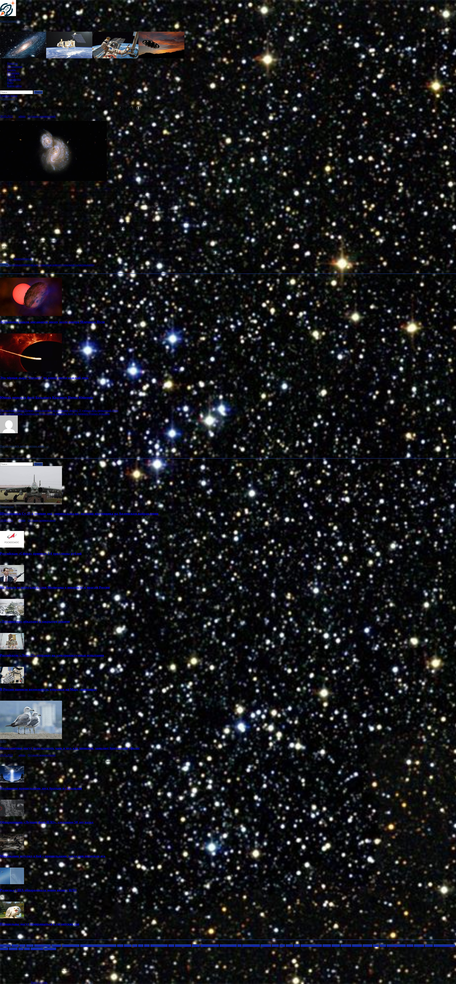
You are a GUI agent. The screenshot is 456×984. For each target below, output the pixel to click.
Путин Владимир (228, 945)
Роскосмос (13, 73)
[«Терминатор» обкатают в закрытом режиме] (12, 614)
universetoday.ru (23, 258)
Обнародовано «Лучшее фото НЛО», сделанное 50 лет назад (46, 822)
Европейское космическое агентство (98, 945)
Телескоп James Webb (311, 945)
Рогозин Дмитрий (251, 945)
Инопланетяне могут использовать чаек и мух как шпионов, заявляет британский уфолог (70, 748)
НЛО (10, 82)
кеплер (409, 945)
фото (20, 948)
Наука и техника (183, 945)
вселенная (357, 945)
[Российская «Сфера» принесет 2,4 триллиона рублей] (12, 546)
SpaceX (29, 945)
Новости (12, 63)
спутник (4, 948)
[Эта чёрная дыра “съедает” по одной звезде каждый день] (31, 370)
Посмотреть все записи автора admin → (24, 446)
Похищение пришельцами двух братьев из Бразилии (41, 788)
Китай (120, 945)
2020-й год (5, 945)
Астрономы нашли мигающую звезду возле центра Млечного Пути (52, 322)
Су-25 (297, 945)
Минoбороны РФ (159, 945)
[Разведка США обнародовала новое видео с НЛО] (12, 883)
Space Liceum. (8, 21)
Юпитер (336, 945)
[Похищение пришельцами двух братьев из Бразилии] (12, 781)
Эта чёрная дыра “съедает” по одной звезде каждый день (44, 378)
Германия (56, 945)
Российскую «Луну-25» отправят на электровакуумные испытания (52, 655)
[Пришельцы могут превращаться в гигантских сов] (12, 917)
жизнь (376, 945)
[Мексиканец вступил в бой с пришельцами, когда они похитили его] (12, 849)
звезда (383, 945)
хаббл (90, 264)
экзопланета (50, 948)
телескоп (13, 948)
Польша (196, 945)
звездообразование (396, 945)
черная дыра (37, 948)
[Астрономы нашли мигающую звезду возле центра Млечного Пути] (31, 314)
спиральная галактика (74, 264)
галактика (14, 264)
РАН (239, 945)
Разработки (14, 79)
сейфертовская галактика (35, 264)
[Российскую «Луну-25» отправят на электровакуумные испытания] (12, 648)
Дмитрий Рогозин (70, 945)
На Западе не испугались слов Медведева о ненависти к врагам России (55, 587)
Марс (147, 945)
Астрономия (14, 66)
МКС (140, 945)
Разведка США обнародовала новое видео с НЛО (38, 890)
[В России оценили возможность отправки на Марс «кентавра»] (12, 682)
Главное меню (8, 95)
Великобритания (42, 945)
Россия (275, 945)
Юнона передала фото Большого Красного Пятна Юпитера (46, 397)
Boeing (15, 945)
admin (22, 116)
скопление (419, 945)
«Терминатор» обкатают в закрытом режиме (35, 621)
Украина (327, 945)
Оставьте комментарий (42, 116)
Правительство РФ (209, 945)
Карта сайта (14, 85)
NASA (11, 76)
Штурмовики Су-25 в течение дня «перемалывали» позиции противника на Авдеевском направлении (79, 513)
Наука (171, 945)
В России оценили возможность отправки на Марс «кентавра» (48, 689)
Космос (11, 69)
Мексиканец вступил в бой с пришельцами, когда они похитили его (52, 856)
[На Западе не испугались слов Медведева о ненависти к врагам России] (12, 580)
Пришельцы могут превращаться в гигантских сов (39, 924)
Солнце (289, 945)
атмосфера (346, 945)
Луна (134, 945)
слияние (56, 264)
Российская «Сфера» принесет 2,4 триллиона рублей (41, 553)
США (282, 945)
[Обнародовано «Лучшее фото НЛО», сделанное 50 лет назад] (12, 815)
